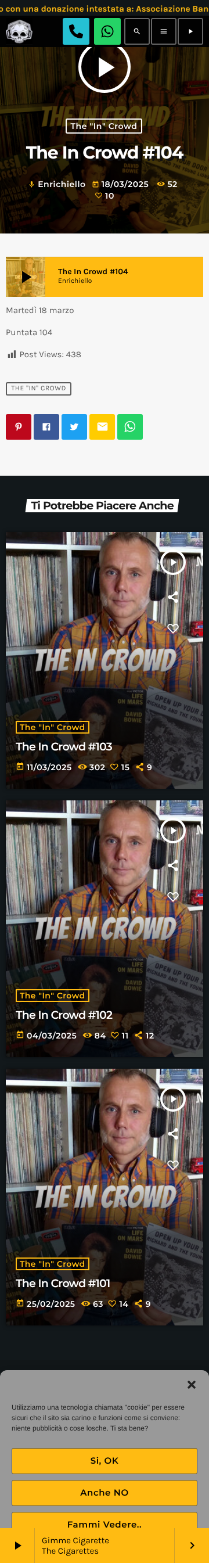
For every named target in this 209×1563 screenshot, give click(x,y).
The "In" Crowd (104, 126)
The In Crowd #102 (64, 1015)
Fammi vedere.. (104, 1524)
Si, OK (105, 1460)
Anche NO (104, 1492)
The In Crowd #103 (64, 746)
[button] (191, 1384)
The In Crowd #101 (63, 1283)
